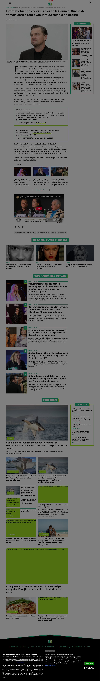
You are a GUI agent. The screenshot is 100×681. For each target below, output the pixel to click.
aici (3, 672)
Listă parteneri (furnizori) (50, 665)
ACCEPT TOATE (89, 663)
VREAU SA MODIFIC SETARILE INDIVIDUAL (89, 668)
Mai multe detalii (20, 661)
